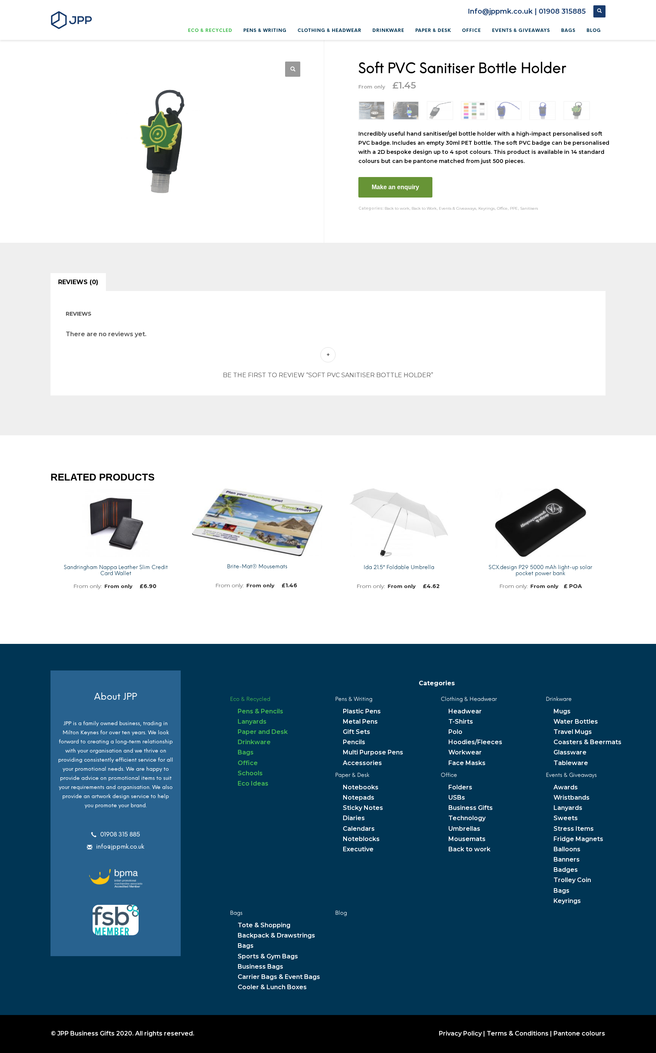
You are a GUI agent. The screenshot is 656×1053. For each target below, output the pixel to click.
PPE (514, 208)
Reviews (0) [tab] (78, 282)
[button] (292, 69)
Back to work (397, 208)
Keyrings (486, 208)
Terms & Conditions (518, 1033)
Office (502, 208)
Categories (437, 683)
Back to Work (424, 208)
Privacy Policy (460, 1033)
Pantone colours (579, 1033)
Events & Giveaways (457, 208)
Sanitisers (529, 208)
